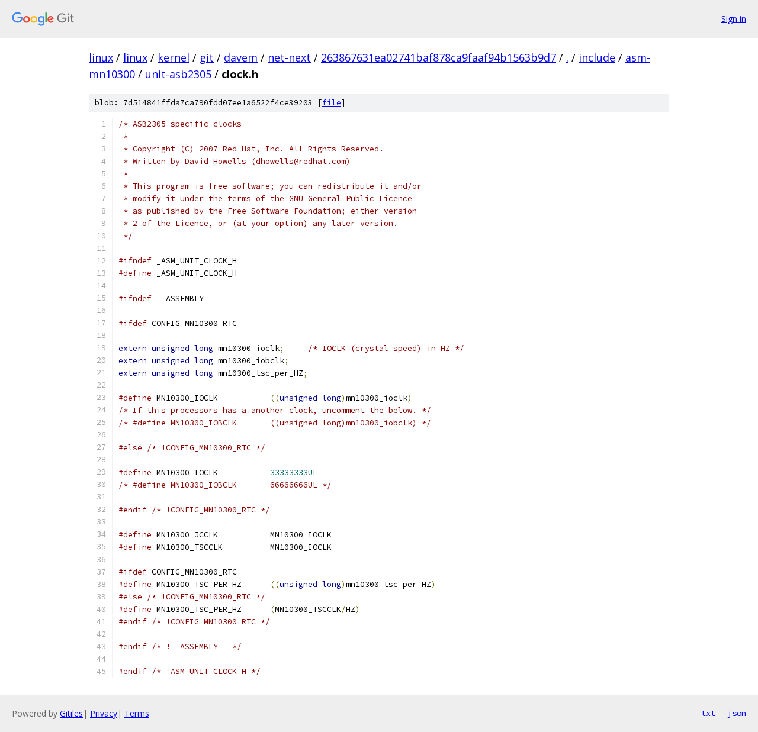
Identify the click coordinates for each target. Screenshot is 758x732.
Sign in (733, 18)
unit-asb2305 (178, 74)
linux (101, 57)
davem (241, 57)
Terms (136, 713)
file (331, 103)
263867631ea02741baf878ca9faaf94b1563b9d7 (438, 57)
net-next (289, 57)
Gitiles (71, 713)
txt (708, 713)
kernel (174, 57)
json (736, 713)
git (207, 57)
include (597, 57)
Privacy (103, 713)
